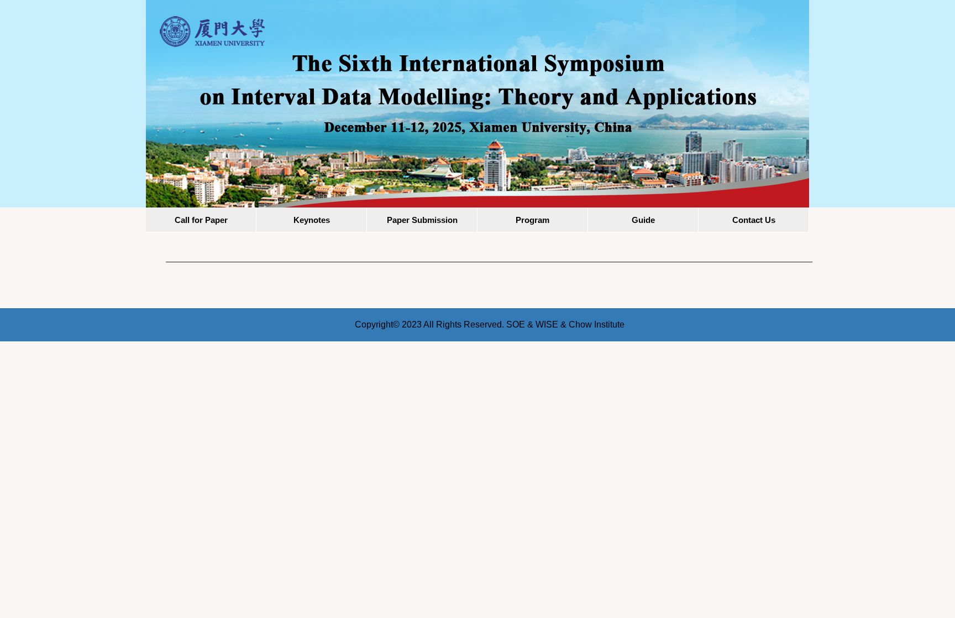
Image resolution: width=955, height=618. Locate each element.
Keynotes (311, 220)
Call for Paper (201, 220)
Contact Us (753, 220)
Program (532, 220)
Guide (643, 220)
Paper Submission (422, 220)
